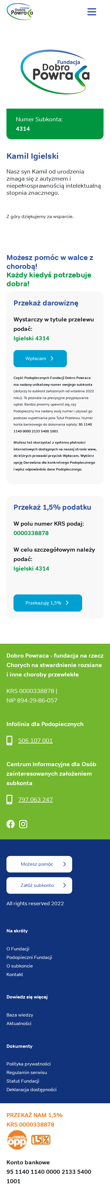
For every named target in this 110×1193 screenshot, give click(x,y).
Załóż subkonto (37, 885)
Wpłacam (36, 358)
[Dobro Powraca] (55, 12)
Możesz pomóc (37, 864)
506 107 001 (35, 740)
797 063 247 (35, 799)
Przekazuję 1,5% (43, 603)
